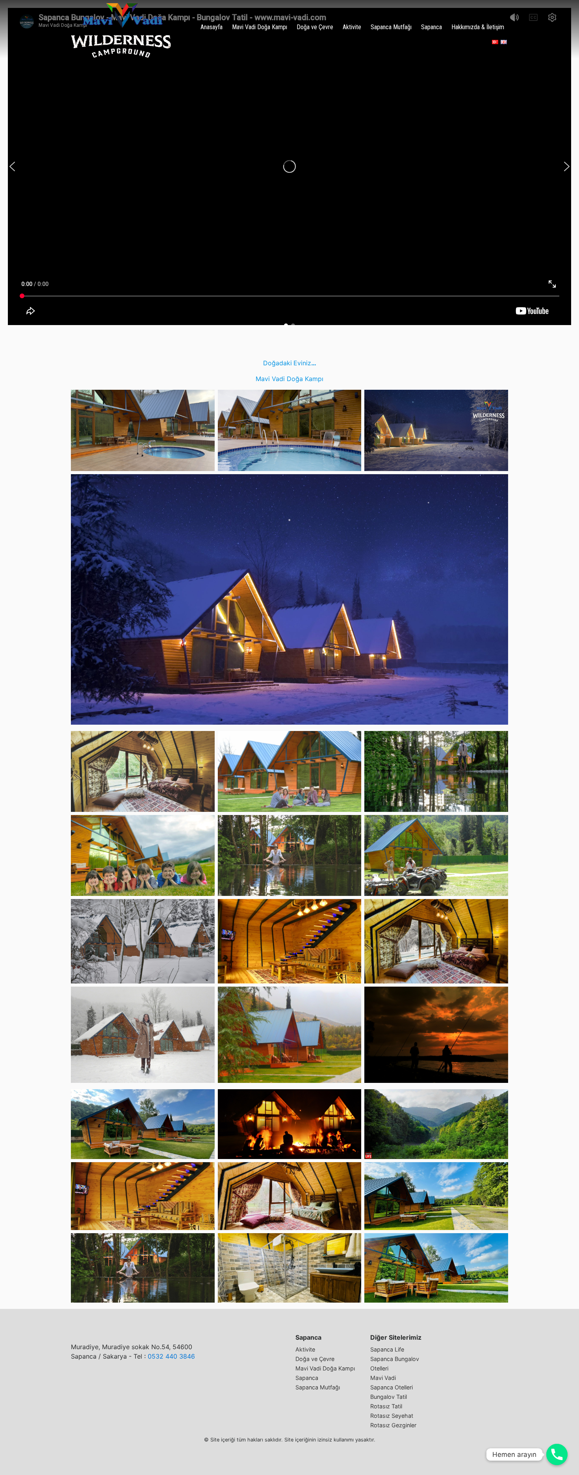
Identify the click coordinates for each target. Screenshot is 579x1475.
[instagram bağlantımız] (463, 42)
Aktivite (352, 27)
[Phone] (557, 1454)
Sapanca (431, 27)
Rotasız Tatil (386, 1406)
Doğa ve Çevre (315, 27)
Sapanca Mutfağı (391, 27)
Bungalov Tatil (388, 1396)
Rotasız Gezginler (393, 1425)
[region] (289, 166)
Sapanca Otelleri (391, 1387)
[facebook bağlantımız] (449, 42)
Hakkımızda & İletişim (477, 27)
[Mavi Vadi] (121, 30)
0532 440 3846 (171, 1356)
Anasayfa (211, 27)
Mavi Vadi (383, 1377)
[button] (12, 166)
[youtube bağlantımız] (477, 42)
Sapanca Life (387, 1349)
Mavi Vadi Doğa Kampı (259, 27)
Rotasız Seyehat (391, 1415)
